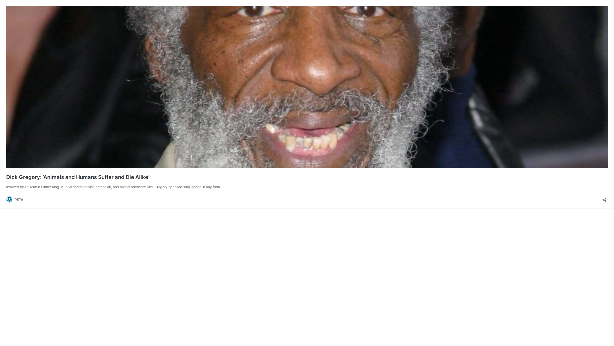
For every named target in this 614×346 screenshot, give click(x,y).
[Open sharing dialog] (604, 198)
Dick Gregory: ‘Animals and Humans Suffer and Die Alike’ (77, 177)
